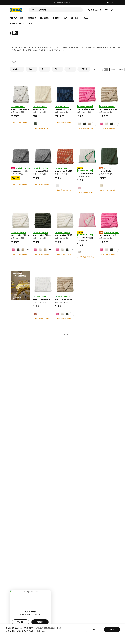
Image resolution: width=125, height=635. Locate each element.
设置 (94, 629)
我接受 (112, 629)
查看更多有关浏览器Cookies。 (49, 627)
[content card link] (20, 285)
